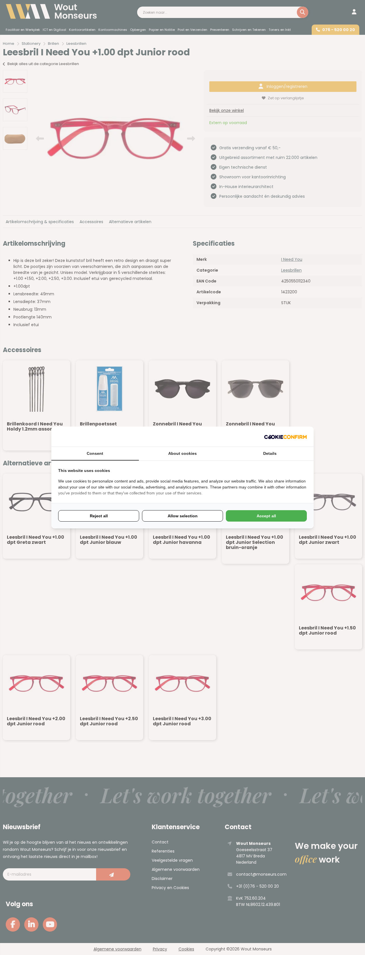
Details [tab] (270, 453)
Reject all (99, 516)
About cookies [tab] (182, 453)
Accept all (266, 516)
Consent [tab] (95, 453)
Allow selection (183, 516)
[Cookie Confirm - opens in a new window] (285, 436)
